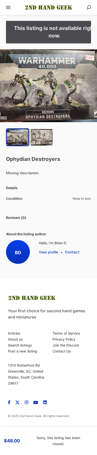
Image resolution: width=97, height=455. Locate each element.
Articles (14, 333)
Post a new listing (22, 351)
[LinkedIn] (45, 402)
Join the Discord (65, 345)
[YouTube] (36, 402)
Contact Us (61, 351)
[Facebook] (10, 402)
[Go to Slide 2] (41, 137)
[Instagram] (26, 402)
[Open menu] (8, 7)
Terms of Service (66, 333)
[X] (17, 402)
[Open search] (89, 7)
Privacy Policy (63, 339)
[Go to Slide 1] (17, 137)
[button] (48, 85)
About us (15, 339)
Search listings (20, 345)
